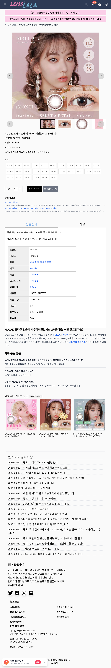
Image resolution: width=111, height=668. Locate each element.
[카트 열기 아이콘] (99, 4)
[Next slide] (101, 76)
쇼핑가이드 (34, 232)
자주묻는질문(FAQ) (65, 606)
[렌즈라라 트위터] (10, 593)
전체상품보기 (63, 616)
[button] (47, 124)
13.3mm (34, 281)
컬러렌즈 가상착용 (65, 611)
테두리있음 (45, 262)
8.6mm (33, 287)
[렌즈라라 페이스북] (17, 593)
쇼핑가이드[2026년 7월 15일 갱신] (69, 19)
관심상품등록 (51, 189)
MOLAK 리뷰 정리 (12, 202)
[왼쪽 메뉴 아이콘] (5, 4)
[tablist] (55, 224)
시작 (37, 662)
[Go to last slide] (10, 76)
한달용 (14, 24)
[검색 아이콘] (86, 4)
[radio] (9, 165)
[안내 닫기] (44, 662)
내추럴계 (34, 262)
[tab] (31, 224)
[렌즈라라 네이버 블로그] (31, 593)
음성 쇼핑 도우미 (17, 611)
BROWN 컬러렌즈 (77, 341)
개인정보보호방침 (18, 616)
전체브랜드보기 (17, 621)
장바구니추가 (34, 189)
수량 (13, 188)
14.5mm (34, 274)
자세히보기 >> (16, 585)
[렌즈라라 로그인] (106, 4)
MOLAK (15, 142)
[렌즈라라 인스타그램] (24, 593)
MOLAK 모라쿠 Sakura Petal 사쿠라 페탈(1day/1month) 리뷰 (31, 208)
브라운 (33, 268)
